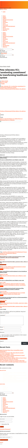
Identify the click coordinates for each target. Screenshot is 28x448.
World (4, 27)
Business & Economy (8, 19)
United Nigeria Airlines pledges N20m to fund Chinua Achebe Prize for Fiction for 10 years (13, 358)
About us (5, 4)
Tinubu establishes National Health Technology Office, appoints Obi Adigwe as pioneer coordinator (12, 289)
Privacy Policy (6, 5)
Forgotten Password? (5, 429)
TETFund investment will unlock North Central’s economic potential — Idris (12, 353)
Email (1, 329)
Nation (4, 17)
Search (2, 341)
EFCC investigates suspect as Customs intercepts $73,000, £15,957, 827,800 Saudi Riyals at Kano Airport (13, 361)
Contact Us (5, 3)
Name (2, 327)
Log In (1, 442)
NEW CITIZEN (4, 81)
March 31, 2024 (3, 82)
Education (5, 22)
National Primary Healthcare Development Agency (13, 252)
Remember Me (5, 424)
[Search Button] (12, 49)
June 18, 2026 (3, 300)
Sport (4, 23)
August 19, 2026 (4, 274)
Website (2, 332)
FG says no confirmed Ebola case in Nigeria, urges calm (12, 159)
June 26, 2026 (3, 291)
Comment (3, 315)
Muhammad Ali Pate (13, 252)
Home (4, 1)
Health (4, 21)
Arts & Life (5, 25)
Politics (4, 18)
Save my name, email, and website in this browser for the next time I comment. (13, 335)
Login (4, 11)
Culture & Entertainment (9, 26)
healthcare (5, 252)
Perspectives (6, 29)
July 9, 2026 (3, 282)
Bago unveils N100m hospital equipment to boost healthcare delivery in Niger (12, 356)
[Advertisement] (11, 64)
